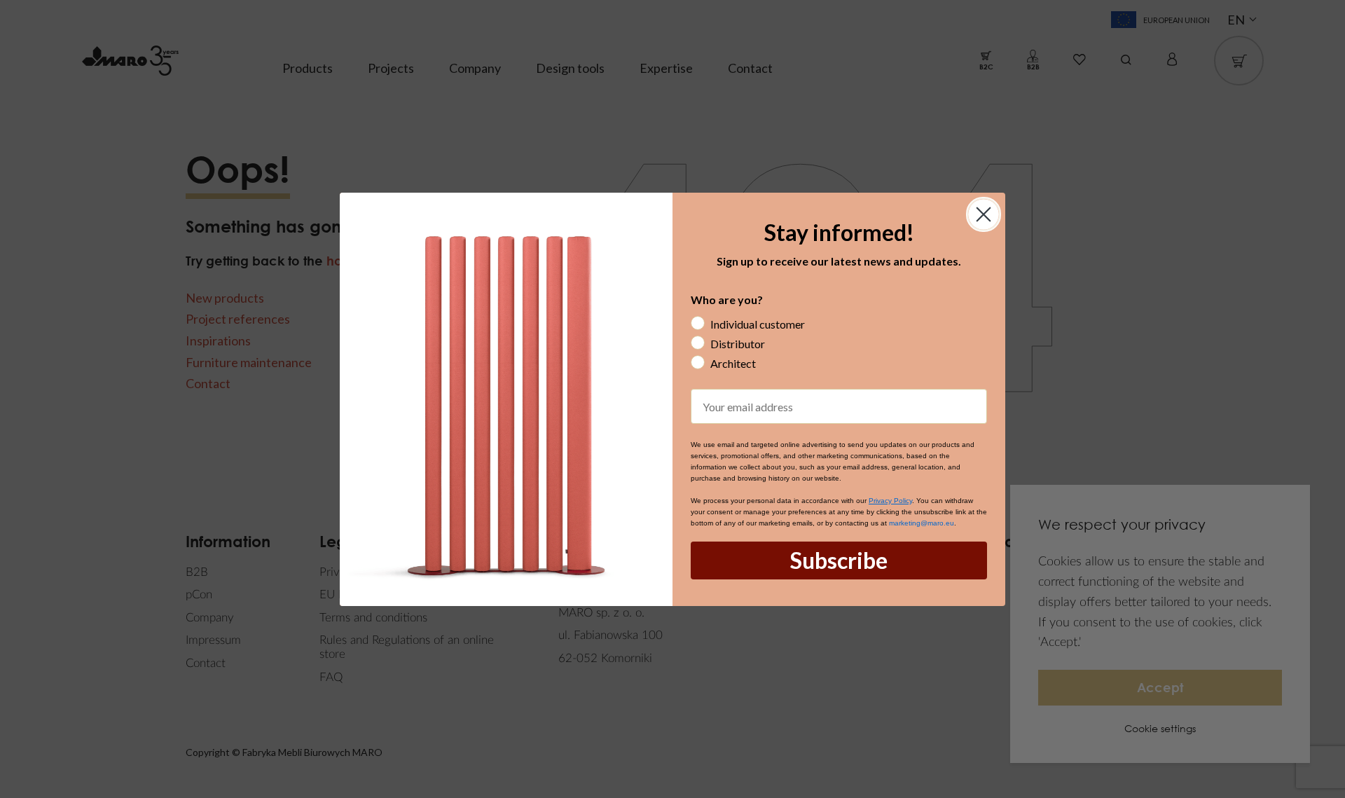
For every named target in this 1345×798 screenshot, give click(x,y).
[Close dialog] (983, 214)
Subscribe (839, 560)
